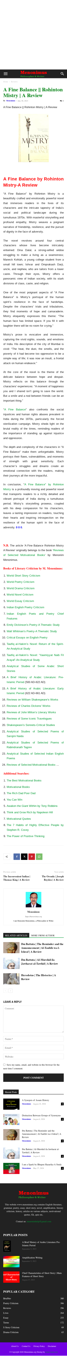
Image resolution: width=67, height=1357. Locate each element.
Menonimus (10, 100)
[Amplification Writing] (11, 1261)
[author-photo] (33, 907)
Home (5, 81)
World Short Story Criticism (23, 575)
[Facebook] (16, 856)
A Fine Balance (15, 409)
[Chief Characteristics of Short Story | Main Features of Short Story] (11, 1277)
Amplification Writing (32, 1257)
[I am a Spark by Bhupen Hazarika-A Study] (11, 1168)
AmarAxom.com (51, 1352)
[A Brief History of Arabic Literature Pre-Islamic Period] (7, 1246)
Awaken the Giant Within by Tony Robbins (32, 805)
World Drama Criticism (20, 588)
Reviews (14, 81)
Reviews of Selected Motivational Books (31, 764)
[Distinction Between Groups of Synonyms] (11, 1119)
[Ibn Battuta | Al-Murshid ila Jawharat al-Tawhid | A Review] (11, 963)
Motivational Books (18, 787)
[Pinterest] (31, 856)
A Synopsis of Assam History (35, 1100)
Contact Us (26, 1346)
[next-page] (10, 991)
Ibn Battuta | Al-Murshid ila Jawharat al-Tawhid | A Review (39, 962)
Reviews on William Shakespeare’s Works (32, 699)
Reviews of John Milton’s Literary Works (31, 712)
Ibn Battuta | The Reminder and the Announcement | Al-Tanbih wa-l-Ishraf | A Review (42, 948)
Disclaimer (52, 1346)
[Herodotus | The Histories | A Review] (11, 978)
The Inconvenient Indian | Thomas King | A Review (16, 878)
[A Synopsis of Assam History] (11, 1104)
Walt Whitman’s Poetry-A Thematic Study (32, 631)
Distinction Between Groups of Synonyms (41, 1115)
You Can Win (14, 799)
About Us (15, 1346)
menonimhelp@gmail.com (39, 1221)
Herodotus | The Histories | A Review (38, 977)
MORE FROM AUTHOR (42, 935)
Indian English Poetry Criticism (25, 607)
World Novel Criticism (20, 594)
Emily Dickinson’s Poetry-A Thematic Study (33, 624)
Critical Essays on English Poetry (27, 637)
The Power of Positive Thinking (25, 836)
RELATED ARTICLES (16, 935)
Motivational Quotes (19, 818)
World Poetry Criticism (20, 581)
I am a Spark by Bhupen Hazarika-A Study (42, 1164)
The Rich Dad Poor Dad (21, 793)
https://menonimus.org (33, 916)
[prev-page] (5, 991)
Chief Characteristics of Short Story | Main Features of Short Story (42, 1274)
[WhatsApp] (39, 856)
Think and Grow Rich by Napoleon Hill (30, 812)
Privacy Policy (39, 1346)
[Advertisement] (33, 35)
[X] (24, 856)
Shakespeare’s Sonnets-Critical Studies (31, 725)
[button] (5, 73)
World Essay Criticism (20, 601)
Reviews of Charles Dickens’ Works (28, 705)
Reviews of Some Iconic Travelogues (29, 718)
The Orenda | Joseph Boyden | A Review (53, 878)
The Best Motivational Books (24, 780)
